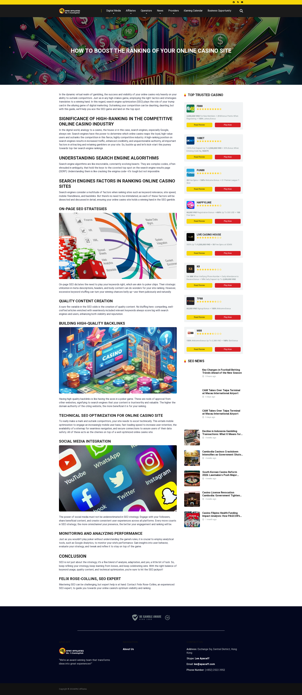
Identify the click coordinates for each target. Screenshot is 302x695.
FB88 (200, 106)
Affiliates (131, 10)
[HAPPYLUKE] (190, 208)
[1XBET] (190, 143)
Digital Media (113, 10)
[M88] (190, 336)
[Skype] (238, 2)
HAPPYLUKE (204, 202)
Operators (146, 10)
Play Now (228, 125)
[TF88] (190, 304)
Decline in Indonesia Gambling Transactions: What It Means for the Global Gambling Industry (221, 434)
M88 (199, 330)
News (160, 10)
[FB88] (190, 111)
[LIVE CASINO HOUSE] (190, 240)
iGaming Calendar (193, 10)
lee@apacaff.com (204, 664)
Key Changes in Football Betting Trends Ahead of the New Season (222, 371)
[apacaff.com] (69, 9)
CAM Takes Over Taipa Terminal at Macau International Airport (221, 392)
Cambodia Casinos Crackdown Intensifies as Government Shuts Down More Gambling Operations (221, 454)
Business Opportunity (219, 10)
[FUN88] (190, 175)
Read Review (199, 125)
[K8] (190, 272)
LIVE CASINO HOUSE (209, 234)
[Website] (242, 2)
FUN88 (200, 170)
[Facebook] (234, 2)
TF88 (200, 298)
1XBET (200, 138)
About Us (128, 649)
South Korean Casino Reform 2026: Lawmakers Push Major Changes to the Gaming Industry (221, 475)
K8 (198, 266)
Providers (173, 10)
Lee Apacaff (202, 658)
